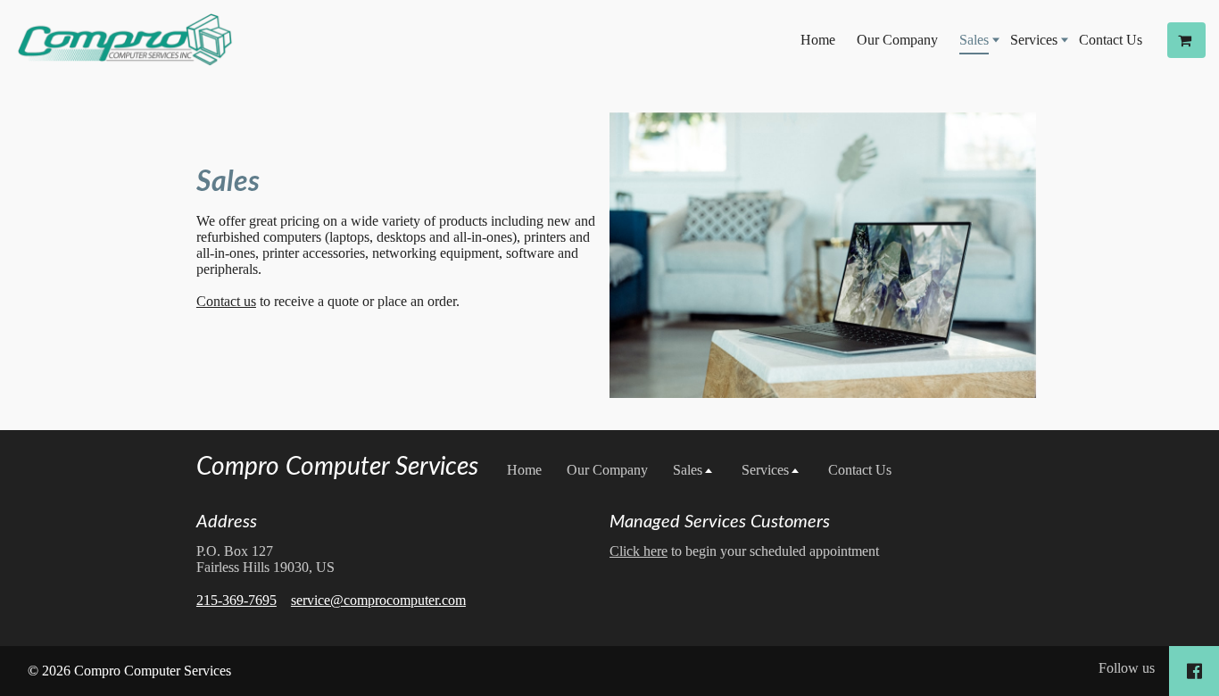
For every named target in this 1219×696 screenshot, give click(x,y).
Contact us (226, 301)
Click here (639, 551)
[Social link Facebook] (1194, 671)
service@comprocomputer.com (378, 600)
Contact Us (1110, 39)
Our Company (897, 39)
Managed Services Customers (720, 522)
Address (226, 522)
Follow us (1127, 667)
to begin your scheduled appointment (744, 551)
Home (817, 39)
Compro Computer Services (337, 466)
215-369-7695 (236, 600)
